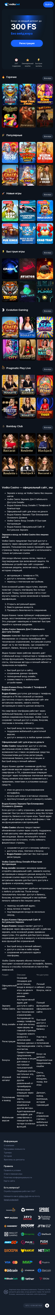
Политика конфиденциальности (18, 1177)
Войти (48, 4)
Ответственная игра (13, 1174)
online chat (23, 1196)
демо (10, 104)
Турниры (8, 1152)
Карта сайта (9, 1181)
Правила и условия (12, 1170)
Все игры (47, 78)
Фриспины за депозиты (14, 1160)
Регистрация (27, 43)
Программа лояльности (14, 1149)
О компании (9, 1145)
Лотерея (8, 1156)
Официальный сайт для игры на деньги (27, 511)
